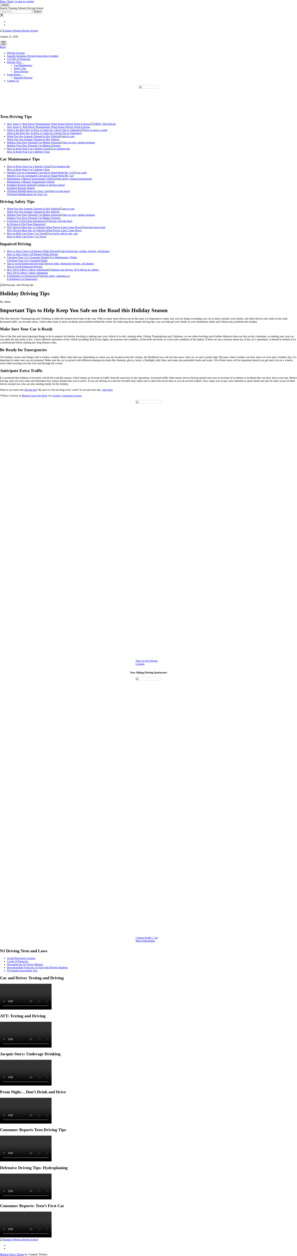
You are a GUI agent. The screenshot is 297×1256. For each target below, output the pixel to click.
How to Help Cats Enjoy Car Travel (26, 233)
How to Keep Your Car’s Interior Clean (28, 148)
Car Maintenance (23, 65)
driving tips (30, 389)
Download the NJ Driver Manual (25, 964)
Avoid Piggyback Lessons (21, 958)
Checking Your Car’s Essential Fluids (27, 257)
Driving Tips (14, 62)
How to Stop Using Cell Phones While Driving (32, 251)
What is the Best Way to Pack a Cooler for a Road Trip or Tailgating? (44, 130)
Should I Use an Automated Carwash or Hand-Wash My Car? (40, 172)
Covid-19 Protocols (17, 961)
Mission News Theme (12, 1254)
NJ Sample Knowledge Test (22, 970)
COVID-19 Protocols (18, 59)
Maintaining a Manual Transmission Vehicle (30, 178)
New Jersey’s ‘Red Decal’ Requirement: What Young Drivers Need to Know (48, 123)
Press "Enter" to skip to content (17, 1)
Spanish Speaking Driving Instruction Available (32, 56)
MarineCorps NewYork (34, 395)
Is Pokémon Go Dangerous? (22, 275)
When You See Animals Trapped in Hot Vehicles (33, 136)
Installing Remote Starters (21, 185)
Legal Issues (13, 74)
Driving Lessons (16, 52)
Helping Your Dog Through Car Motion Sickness (33, 142)
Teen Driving (21, 71)
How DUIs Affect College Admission (27, 269)
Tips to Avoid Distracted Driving (24, 263)
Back (3, 47)
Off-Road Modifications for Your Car (27, 191)
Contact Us (13, 80)
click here (107, 389)
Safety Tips (20, 68)
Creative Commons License (67, 395)
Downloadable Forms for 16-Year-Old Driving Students (37, 967)
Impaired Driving (23, 77)
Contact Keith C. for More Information (147, 939)
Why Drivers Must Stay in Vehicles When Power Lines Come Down (44, 227)
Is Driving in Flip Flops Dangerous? (26, 221)
